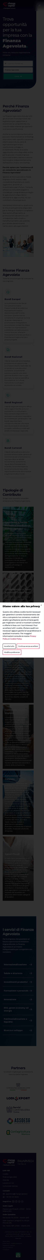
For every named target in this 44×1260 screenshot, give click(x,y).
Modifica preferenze (12, 652)
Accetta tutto (9, 646)
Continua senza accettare (28, 646)
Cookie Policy (16, 639)
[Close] (41, 605)
